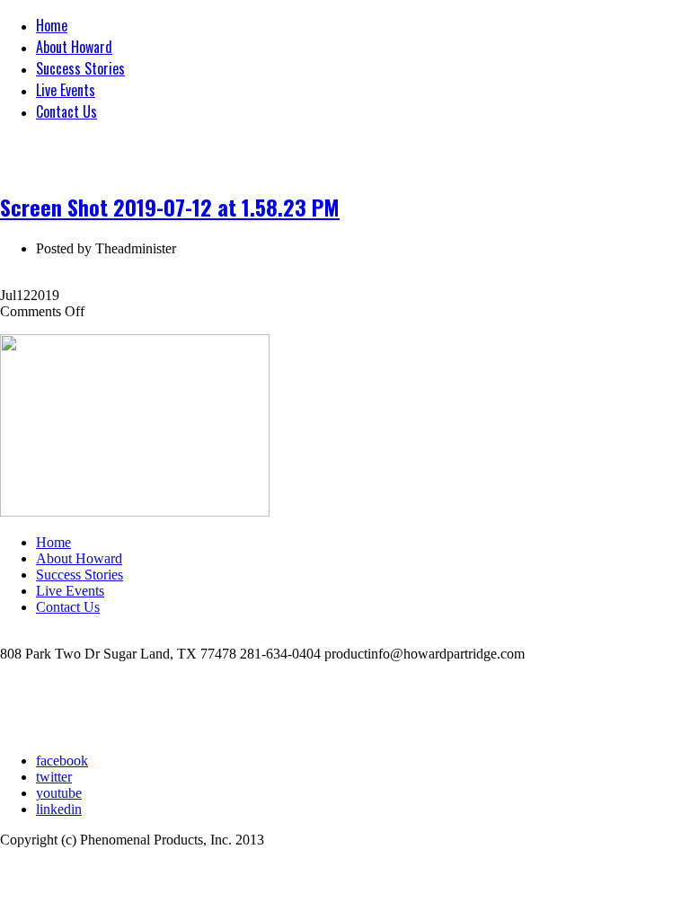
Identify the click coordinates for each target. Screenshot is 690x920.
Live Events (65, 90)
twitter (54, 776)
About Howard (74, 47)
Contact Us (66, 111)
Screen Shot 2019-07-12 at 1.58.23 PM (170, 206)
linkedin (59, 809)
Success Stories (80, 68)
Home (51, 25)
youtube (59, 793)
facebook (62, 760)
